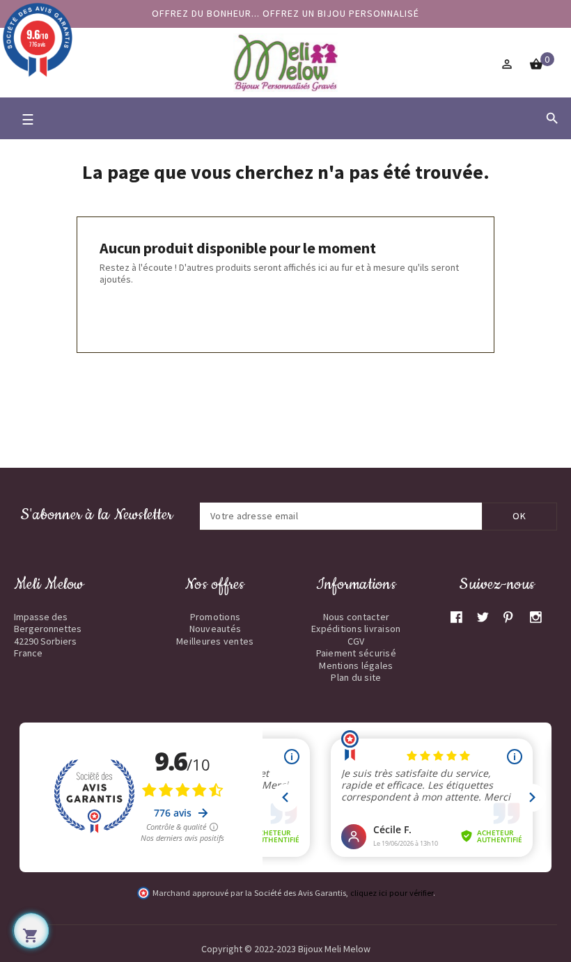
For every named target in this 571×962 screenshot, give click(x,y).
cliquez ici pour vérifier (391, 893)
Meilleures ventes (214, 641)
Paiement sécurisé (356, 653)
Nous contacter (356, 616)
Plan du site (356, 677)
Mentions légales (356, 665)
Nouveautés (215, 628)
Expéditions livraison (355, 628)
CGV (356, 641)
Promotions (215, 616)
